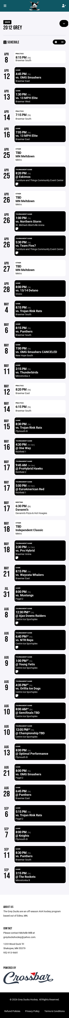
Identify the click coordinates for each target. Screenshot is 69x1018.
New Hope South (24, 355)
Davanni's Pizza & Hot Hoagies (31, 513)
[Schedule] (62, 42)
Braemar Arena (23, 554)
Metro (19, 159)
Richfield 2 (21, 472)
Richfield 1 (21, 451)
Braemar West (23, 101)
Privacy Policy (32, 1011)
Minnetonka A (23, 375)
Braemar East (23, 81)
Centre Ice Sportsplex (27, 619)
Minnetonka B (23, 880)
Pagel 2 (19, 598)
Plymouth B (22, 431)
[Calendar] (56, 42)
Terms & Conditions (54, 1011)
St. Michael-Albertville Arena (30, 225)
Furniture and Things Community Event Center (39, 180)
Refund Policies (12, 1011)
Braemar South (23, 60)
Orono (19, 293)
